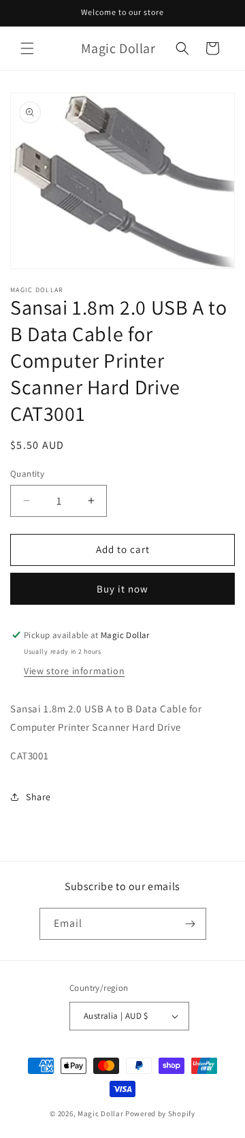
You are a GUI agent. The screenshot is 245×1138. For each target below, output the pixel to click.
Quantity (27, 473)
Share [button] (38, 797)
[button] (27, 48)
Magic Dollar (100, 1113)
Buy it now (122, 588)
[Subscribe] (191, 924)
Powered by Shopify (160, 1113)
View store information (74, 671)
